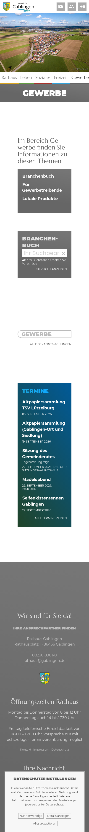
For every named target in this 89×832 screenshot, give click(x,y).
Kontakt (25, 749)
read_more (82, 6)
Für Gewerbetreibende (42, 187)
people (71, 6)
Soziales (42, 77)
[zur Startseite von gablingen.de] (44, 679)
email (60, 6)
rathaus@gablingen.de (44, 660)
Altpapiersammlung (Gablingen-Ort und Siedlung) (43, 429)
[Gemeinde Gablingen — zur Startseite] (23, 11)
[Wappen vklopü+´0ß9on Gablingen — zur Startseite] (6, 9)
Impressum (41, 749)
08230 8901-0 (44, 655)
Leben (26, 77)
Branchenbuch (38, 176)
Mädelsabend (36, 479)
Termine (35, 391)
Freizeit (61, 77)
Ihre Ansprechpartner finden (44, 628)
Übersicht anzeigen (50, 269)
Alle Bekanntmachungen (50, 344)
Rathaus (9, 77)
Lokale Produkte (40, 198)
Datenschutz (60, 749)
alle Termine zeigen (51, 518)
